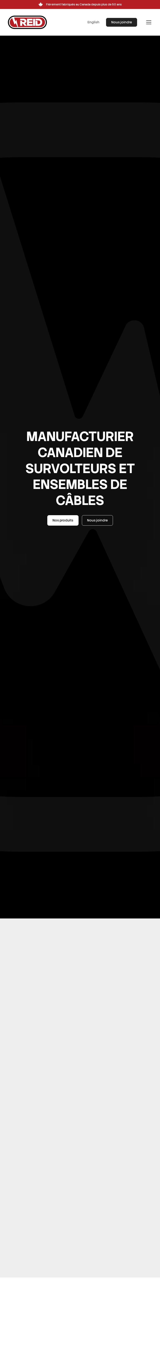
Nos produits (62, 520)
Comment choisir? (35, 1101)
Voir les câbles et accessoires (44, 1277)
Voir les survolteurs (35, 1087)
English (93, 22)
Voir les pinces (31, 1182)
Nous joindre (121, 22)
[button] (148, 22)
